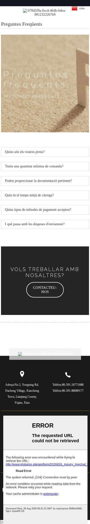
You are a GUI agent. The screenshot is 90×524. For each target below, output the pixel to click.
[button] (45, 290)
